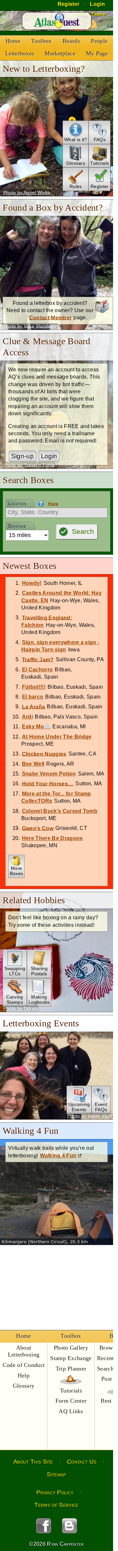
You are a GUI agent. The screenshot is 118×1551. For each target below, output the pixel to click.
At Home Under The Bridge (57, 736)
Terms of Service (56, 1505)
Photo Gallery (71, 1347)
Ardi (27, 716)
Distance (17, 526)
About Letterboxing (24, 1351)
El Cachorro (37, 669)
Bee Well (33, 764)
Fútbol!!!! (34, 687)
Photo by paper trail (88, 1115)
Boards (71, 41)
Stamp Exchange (70, 1358)
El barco (33, 697)
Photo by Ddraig (20, 1008)
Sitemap (56, 1474)
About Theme (91, 14)
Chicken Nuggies (44, 754)
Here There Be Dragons (52, 838)
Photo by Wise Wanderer (30, 325)
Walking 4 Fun (58, 1155)
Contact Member (50, 317)
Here (53, 503)
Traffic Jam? (38, 659)
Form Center (71, 1400)
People (99, 41)
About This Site (33, 1461)
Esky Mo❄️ (36, 726)
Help (24, 1375)
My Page (97, 53)
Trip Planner (71, 1368)
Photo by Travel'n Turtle (29, 464)
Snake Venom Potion (49, 773)
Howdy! (32, 583)
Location (17, 503)
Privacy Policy (54, 1492)
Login (49, 456)
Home (13, 41)
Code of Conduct (24, 1365)
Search (83, 531)
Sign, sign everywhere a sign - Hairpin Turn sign (60, 646)
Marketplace (60, 53)
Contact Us (81, 1461)
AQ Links (71, 1411)
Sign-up (22, 456)
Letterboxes (19, 53)
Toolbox (41, 41)
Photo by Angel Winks (26, 192)
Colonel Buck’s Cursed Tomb (59, 811)
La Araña (33, 706)
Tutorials (71, 1390)
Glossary (24, 1385)
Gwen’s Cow (37, 828)
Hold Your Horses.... (47, 783)
